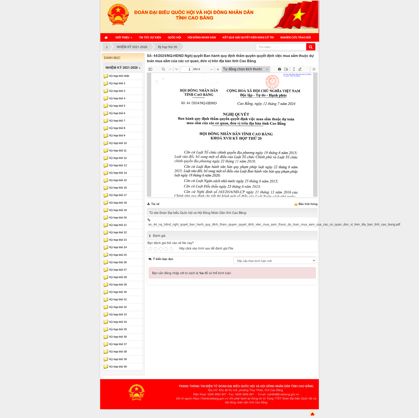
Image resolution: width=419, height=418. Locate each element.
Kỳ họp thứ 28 (118, 277)
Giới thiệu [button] (122, 37)
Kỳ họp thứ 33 (118, 314)
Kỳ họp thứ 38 (118, 351)
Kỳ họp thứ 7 (117, 120)
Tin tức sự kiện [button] (150, 37)
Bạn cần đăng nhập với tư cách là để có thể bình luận (191, 273)
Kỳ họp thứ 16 (118, 187)
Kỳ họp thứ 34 (118, 321)
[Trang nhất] (106, 37)
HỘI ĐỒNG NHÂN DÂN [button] (202, 37)
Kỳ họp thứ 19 (118, 210)
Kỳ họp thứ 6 (117, 113)
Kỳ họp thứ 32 (118, 307)
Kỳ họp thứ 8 (117, 128)
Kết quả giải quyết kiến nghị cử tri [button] (248, 37)
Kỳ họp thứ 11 (118, 150)
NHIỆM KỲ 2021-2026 (122, 67)
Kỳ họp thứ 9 (117, 135)
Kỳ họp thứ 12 (118, 158)
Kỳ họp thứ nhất (119, 75)
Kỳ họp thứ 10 (118, 143)
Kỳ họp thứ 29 (118, 284)
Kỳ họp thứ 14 (118, 172)
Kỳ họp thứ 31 (118, 299)
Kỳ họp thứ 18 (118, 202)
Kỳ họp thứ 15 (118, 180)
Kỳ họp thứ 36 (118, 336)
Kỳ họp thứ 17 (118, 195)
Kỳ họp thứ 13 (118, 165)
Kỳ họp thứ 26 (118, 262)
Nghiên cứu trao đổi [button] (295, 37)
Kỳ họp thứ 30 (118, 292)
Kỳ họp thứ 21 (118, 225)
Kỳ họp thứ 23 (118, 239)
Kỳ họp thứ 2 (117, 83)
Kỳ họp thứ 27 (118, 269)
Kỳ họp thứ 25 (118, 254)
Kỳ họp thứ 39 (118, 359)
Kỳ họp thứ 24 (118, 247)
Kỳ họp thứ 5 (117, 105)
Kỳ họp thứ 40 (118, 366)
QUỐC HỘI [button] (174, 37)
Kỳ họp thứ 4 (117, 98)
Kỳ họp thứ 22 (118, 232)
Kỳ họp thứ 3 (117, 91)
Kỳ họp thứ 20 (118, 217)
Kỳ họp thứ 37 (118, 344)
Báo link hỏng (308, 204)
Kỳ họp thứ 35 (118, 329)
